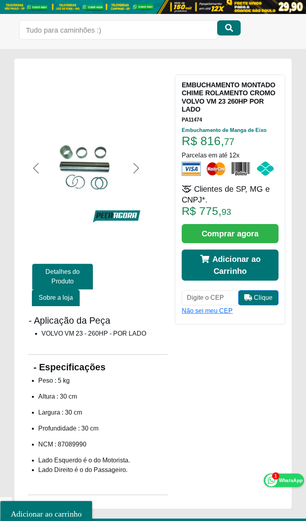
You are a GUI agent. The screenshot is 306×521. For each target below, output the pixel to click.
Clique (262, 297)
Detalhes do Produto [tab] (62, 276)
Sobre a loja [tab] (56, 297)
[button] (36, 168)
